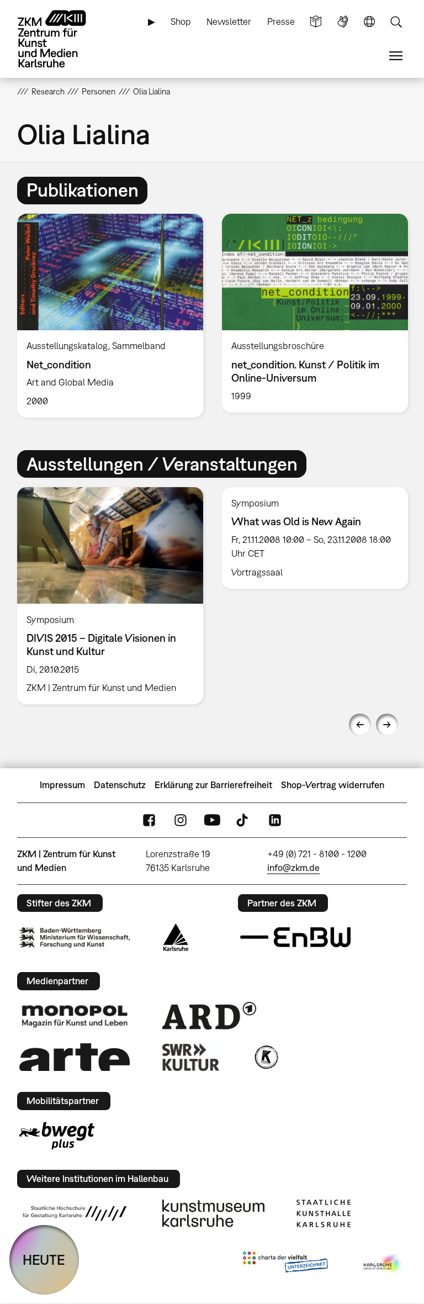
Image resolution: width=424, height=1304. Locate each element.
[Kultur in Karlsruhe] (265, 1057)
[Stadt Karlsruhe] (175, 937)
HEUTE (44, 1260)
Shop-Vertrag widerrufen (332, 784)
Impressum (62, 784)
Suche (396, 21)
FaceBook (149, 819)
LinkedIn (275, 819)
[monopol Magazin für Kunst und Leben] (74, 1015)
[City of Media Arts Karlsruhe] (383, 1264)
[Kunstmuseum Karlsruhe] (213, 1213)
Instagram (180, 819)
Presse (281, 21)
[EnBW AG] (295, 937)
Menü (396, 56)
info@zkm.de (293, 867)
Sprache (369, 21)
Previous (360, 725)
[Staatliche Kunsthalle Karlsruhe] (323, 1213)
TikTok (243, 819)
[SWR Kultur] (191, 1057)
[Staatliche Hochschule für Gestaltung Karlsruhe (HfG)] (74, 1213)
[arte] (74, 1056)
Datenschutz (120, 784)
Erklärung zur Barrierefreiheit (213, 784)
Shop (181, 21)
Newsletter (228, 21)
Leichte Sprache (316, 21)
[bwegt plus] (56, 1135)
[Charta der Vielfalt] (285, 1264)
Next (387, 725)
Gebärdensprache (343, 21)
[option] (110, 316)
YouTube (212, 819)
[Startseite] (61, 38)
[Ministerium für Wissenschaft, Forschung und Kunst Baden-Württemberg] (74, 937)
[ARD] (209, 1016)
